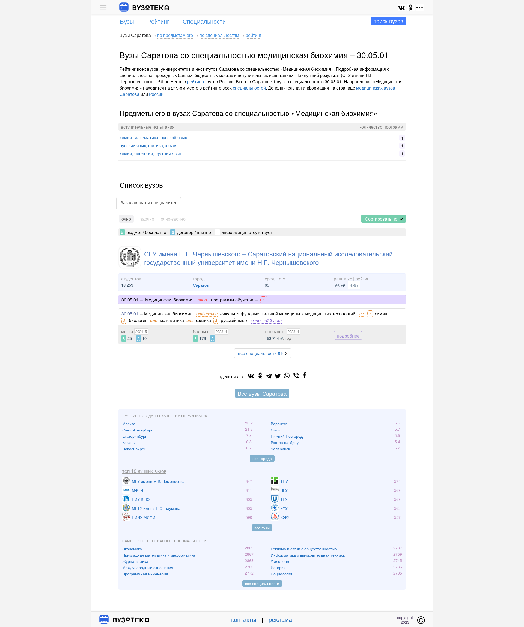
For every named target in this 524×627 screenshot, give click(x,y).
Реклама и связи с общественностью (304, 548)
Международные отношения (147, 567)
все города (262, 458)
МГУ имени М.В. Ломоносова (158, 481)
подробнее (348, 335)
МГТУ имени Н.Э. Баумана (156, 508)
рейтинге (196, 81)
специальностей (249, 88)
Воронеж (279, 423)
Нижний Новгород (287, 436)
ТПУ (284, 481)
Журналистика (135, 561)
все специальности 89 (260, 353)
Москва (128, 423)
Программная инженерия (145, 573)
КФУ (284, 508)
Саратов (201, 285)
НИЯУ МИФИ (143, 517)
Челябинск (280, 448)
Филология (280, 561)
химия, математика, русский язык (153, 137)
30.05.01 (129, 313)
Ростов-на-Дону (285, 442)
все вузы (262, 527)
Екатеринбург (134, 436)
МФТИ (137, 490)
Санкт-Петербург (137, 430)
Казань (128, 442)
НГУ (284, 490)
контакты (243, 619)
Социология (281, 573)
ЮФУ (284, 517)
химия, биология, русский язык (151, 153)
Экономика (132, 548)
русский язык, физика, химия (149, 145)
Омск (275, 430)
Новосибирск (133, 448)
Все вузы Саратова (262, 393)
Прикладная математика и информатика (158, 555)
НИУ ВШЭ (141, 499)
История (278, 567)
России (156, 94)
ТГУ (283, 499)
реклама (280, 619)
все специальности (262, 583)
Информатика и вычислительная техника (308, 555)
